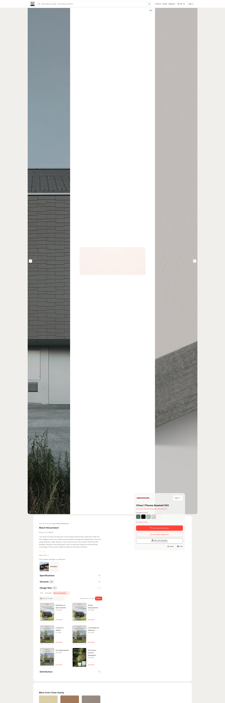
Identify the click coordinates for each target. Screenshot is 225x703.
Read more (43, 555)
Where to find (143, 522)
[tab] (41, 593)
